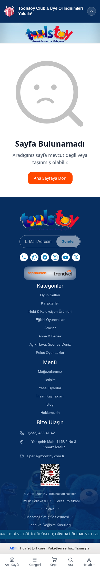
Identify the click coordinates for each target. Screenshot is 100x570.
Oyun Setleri (50, 295)
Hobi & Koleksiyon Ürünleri (50, 311)
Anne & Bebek (50, 336)
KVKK (50, 509)
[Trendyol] (63, 273)
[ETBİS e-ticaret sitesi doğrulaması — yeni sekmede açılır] (50, 475)
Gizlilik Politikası (33, 501)
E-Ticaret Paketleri (47, 548)
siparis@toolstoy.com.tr (45, 456)
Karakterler (50, 303)
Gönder (68, 241)
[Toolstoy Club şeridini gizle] (91, 11)
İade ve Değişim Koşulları (50, 525)
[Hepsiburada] (37, 273)
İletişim (50, 380)
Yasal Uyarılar (50, 388)
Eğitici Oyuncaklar (50, 320)
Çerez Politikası (67, 501)
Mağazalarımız (50, 371)
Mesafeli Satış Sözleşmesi (47, 517)
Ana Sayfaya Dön (50, 178)
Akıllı (13, 548)
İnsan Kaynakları (50, 396)
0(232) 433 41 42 (41, 433)
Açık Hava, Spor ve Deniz (50, 344)
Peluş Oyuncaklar (50, 352)
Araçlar (50, 328)
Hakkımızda (50, 413)
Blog (50, 404)
